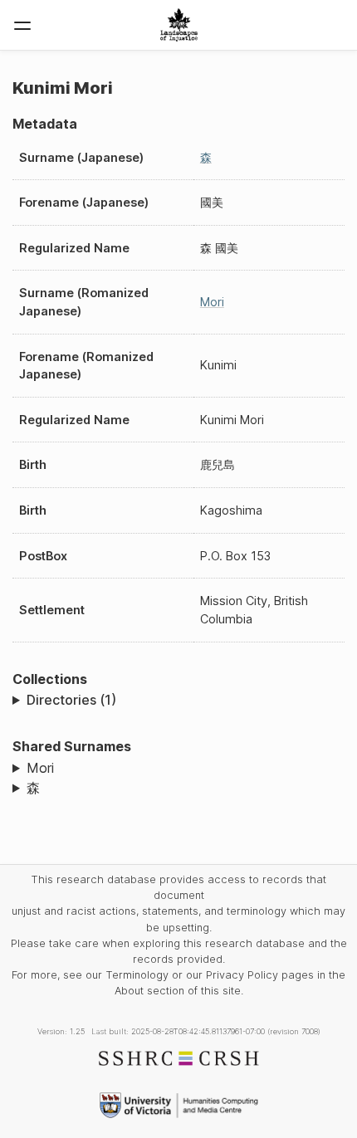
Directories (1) (71, 699)
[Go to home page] (179, 25)
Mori (212, 302)
